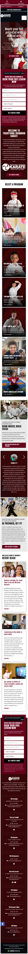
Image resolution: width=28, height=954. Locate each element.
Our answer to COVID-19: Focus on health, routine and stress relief (13, 684)
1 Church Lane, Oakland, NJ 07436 (14, 892)
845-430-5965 (15, 876)
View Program (7, 215)
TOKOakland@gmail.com (15, 896)
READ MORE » (6, 609)
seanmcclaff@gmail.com (14, 931)
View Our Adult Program (11, 547)
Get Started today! (14, 56)
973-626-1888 (15, 842)
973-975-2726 (15, 930)
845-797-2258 (15, 823)
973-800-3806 (15, 894)
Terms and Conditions (14, 946)
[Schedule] (7, 2)
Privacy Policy (21, 945)
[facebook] (14, 810)
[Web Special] (21, 2)
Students (20, 6)
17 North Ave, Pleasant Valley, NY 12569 (14, 909)
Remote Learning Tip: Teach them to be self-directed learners (13, 582)
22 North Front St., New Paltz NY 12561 (14, 873)
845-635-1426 (15, 911)
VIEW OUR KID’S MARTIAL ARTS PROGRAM (12, 445)
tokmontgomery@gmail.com (14, 860)
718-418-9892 (15, 803)
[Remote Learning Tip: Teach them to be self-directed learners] (14, 569)
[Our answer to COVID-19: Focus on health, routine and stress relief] (14, 671)
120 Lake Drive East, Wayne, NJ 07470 (14, 927)
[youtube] (15, 882)
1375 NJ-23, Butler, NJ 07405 (14, 839)
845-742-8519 (15, 859)
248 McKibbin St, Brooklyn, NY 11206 (14, 801)
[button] (3, 924)
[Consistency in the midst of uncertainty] (14, 621)
